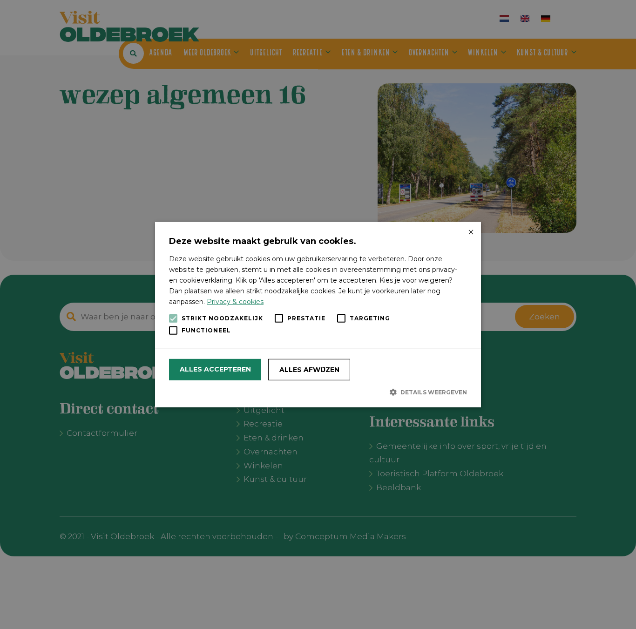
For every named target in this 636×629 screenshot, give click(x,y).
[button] (318, 392)
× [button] (470, 232)
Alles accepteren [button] (215, 369)
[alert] (318, 314)
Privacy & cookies (235, 302)
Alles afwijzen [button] (309, 369)
